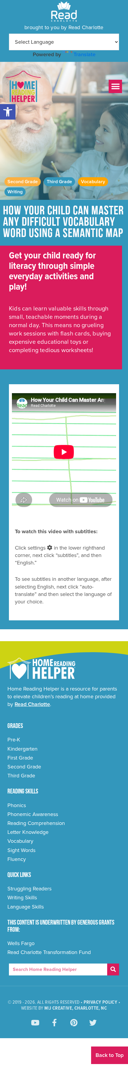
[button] (7, 112)
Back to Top (110, 1055)
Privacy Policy (101, 1002)
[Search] (113, 969)
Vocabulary (93, 182)
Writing (15, 192)
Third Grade (59, 182)
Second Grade (22, 182)
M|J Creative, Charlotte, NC (75, 1008)
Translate (85, 54)
